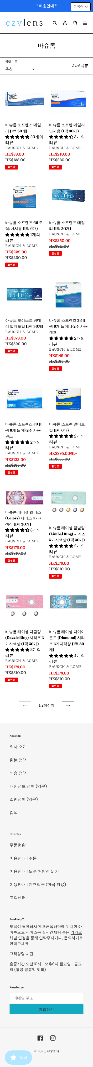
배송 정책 (18, 773)
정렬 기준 (11, 61)
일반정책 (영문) (24, 799)
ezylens (53, 1051)
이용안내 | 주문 (23, 858)
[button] (80, 7)
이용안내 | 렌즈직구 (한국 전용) (38, 884)
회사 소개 (18, 747)
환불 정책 (18, 760)
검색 (14, 812)
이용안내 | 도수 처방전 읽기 (34, 871)
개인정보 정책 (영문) (28, 786)
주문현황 (18, 845)
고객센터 (18, 897)
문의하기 (71, 938)
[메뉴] (85, 22)
